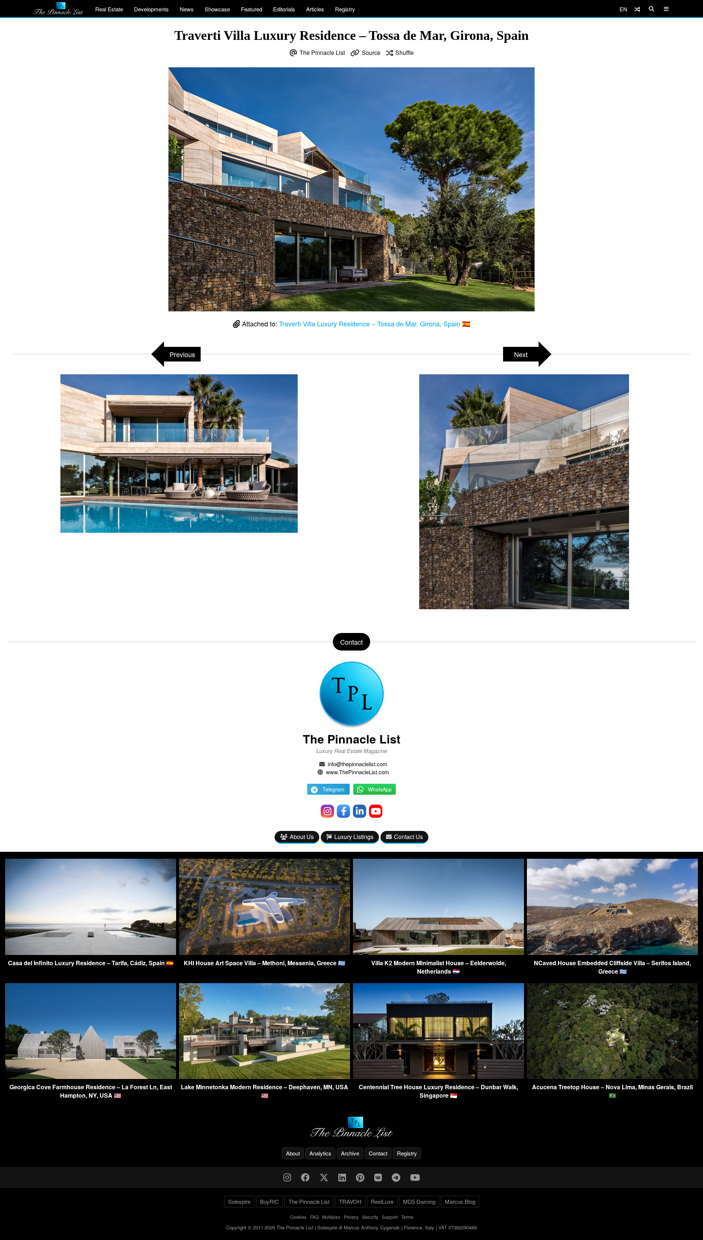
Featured (251, 9)
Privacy (351, 1217)
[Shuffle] (637, 9)
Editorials (284, 9)
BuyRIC (269, 1201)
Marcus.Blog (460, 1201)
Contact (378, 1153)
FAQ (314, 1217)
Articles (315, 9)
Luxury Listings (353, 836)
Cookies (298, 1217)
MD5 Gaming (419, 1201)
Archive (350, 1153)
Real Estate (109, 9)
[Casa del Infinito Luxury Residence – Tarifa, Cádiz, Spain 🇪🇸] (90, 952)
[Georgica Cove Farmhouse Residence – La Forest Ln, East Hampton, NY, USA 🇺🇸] (90, 1076)
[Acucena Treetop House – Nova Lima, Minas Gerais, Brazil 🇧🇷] (612, 1076)
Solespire (239, 1201)
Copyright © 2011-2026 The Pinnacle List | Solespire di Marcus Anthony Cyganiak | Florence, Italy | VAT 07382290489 (351, 1227)
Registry (345, 9)
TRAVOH (350, 1201)
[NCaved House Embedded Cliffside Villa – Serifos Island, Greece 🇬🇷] (612, 952)
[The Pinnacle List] (351, 1127)
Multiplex (331, 1217)
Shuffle (404, 52)
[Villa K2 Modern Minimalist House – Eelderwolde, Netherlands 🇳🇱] (438, 952)
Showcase (217, 9)
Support (390, 1217)
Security (370, 1217)
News (187, 9)
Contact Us (408, 836)
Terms (407, 1217)
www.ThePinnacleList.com (357, 772)
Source (371, 52)
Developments (151, 9)
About (293, 1153)
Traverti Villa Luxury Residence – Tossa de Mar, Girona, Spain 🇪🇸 (374, 323)
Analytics (320, 1153)
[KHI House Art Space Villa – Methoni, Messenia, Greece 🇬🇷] (264, 952)
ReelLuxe (382, 1201)
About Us (302, 836)
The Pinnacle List (322, 52)
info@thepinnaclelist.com (357, 764)
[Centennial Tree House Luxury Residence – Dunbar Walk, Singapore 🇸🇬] (438, 1076)
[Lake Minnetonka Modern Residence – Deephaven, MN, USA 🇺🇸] (264, 1076)
